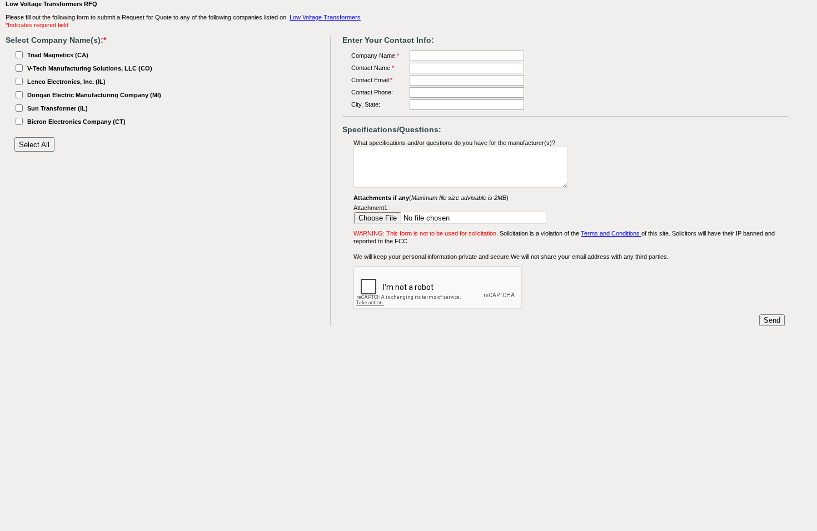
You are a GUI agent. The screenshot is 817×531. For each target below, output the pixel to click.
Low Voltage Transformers (325, 17)
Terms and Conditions (611, 233)
